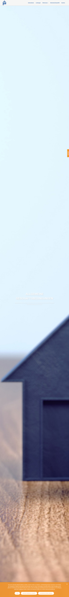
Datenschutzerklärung (46, 593)
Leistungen (38, 2)
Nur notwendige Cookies (29, 593)
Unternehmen (31, 2)
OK (17, 593)
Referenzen (45, 2)
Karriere (63, 2)
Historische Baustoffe (55, 2)
